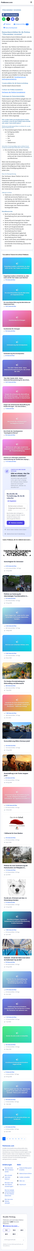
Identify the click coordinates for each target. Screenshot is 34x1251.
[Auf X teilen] (8, 19)
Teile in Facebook (12, 15)
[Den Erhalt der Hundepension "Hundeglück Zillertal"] (17, 425)
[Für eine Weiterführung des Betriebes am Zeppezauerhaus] (17, 296)
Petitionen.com (6, 2)
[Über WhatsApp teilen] (4, 19)
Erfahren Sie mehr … (12, 1226)
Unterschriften (21, 24)
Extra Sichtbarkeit (11, 28)
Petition (8, 24)
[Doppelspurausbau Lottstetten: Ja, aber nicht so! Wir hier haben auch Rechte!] (17, 270)
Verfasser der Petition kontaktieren (13, 92)
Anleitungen (7, 1165)
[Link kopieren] (17, 19)
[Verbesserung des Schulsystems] (17, 346)
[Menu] (31, 2)
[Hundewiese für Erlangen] (17, 321)
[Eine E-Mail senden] (12, 19)
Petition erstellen (17, 523)
